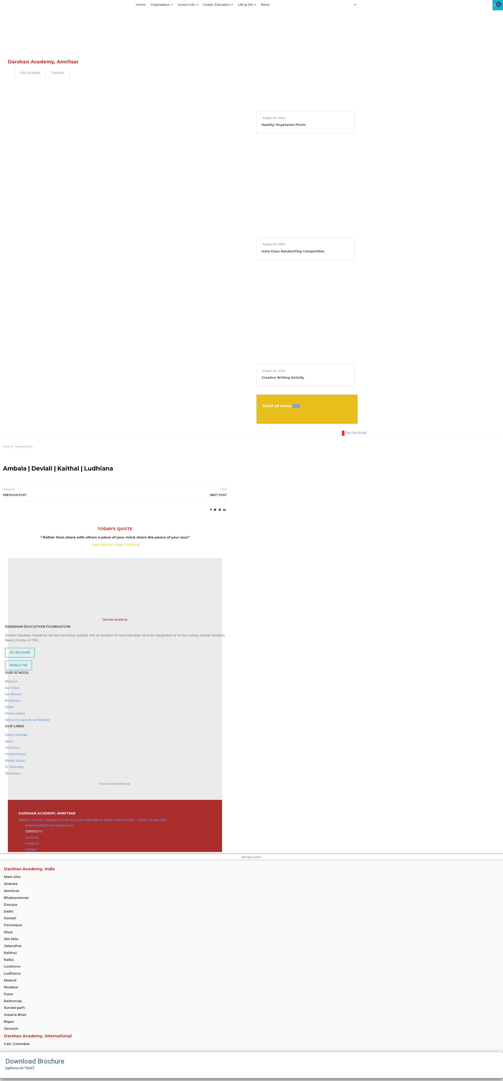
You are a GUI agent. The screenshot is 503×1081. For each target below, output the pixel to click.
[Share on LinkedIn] (224, 509)
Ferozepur (13, 925)
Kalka (9, 960)
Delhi (8, 911)
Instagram (32, 843)
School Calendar (16, 735)
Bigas (9, 1022)
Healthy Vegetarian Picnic (284, 125)
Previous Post (15, 495)
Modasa (11, 987)
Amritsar (11, 891)
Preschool (12, 748)
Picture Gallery (15, 713)
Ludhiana (12, 973)
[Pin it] (220, 509)
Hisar (8, 932)
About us (11, 681)
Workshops (13, 773)
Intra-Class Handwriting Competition (293, 251)
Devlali (10, 918)
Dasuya (10, 905)
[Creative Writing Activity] (305, 315)
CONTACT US (31, 803)
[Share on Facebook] (211, 509)
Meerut (10, 980)
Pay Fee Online (355, 433)
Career (9, 707)
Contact (57, 73)
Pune (8, 994)
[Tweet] (215, 509)
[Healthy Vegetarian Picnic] (305, 62)
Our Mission (13, 694)
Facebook (32, 837)
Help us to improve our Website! (27, 720)
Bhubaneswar (16, 898)
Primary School (15, 754)
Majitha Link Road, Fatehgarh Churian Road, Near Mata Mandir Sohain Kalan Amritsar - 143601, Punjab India (92, 820)
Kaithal (10, 953)
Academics (12, 701)
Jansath (11, 1028)
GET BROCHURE (19, 652)
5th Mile (11, 939)
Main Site (12, 877)
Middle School (15, 761)
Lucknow (12, 966)
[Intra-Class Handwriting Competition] (305, 188)
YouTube (31, 849)
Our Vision (12, 688)
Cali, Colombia (17, 1044)
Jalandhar (13, 946)
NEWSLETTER (18, 665)
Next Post (218, 495)
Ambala (11, 884)
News (9, 741)
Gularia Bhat (15, 1015)
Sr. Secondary (14, 767)
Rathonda (13, 1001)
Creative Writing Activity (283, 377)
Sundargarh (14, 1008)
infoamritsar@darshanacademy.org (49, 825)
